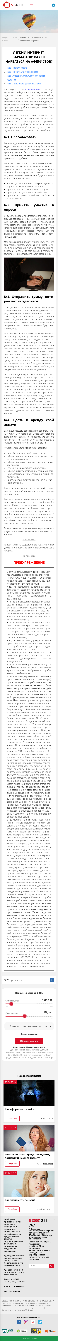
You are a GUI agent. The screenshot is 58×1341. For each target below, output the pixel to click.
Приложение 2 (29, 556)
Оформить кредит (29, 1041)
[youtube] (33, 1322)
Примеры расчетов (35, 1047)
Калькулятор (19, 1047)
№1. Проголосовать (17, 68)
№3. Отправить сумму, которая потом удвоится (26, 78)
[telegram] (40, 1322)
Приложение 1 (29, 539)
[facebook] (19, 1322)
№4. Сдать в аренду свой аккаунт (24, 84)
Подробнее (12, 1118)
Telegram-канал (32, 89)
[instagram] (26, 1322)
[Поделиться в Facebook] (52, 980)
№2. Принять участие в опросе (22, 72)
